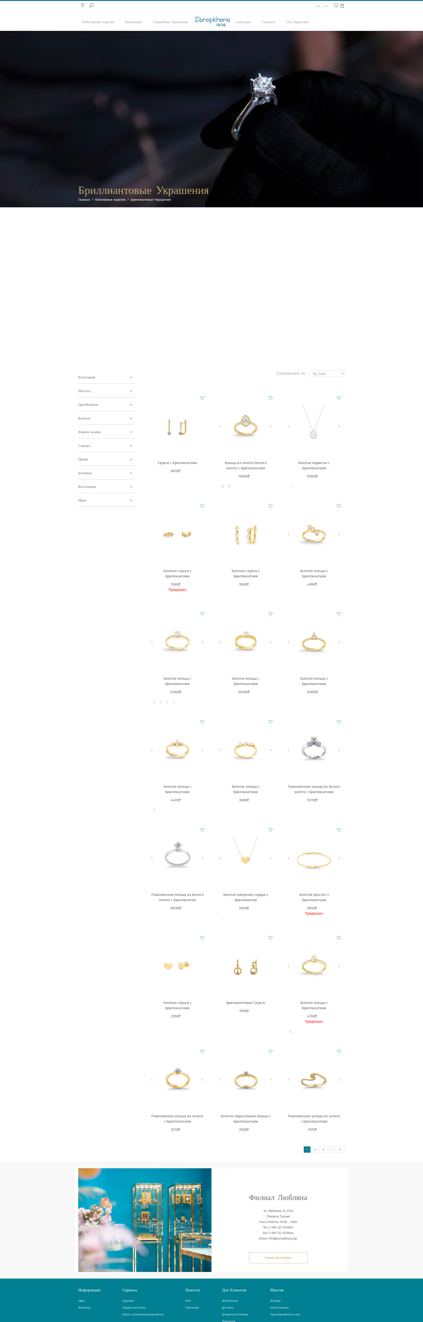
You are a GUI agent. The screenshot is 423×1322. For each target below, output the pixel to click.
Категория (86, 377)
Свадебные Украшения (170, 22)
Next (271, 426)
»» (340, 1149)
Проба (83, 459)
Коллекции (133, 22)
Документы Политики (235, 1314)
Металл (84, 391)
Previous (220, 426)
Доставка (228, 1307)
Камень (84, 418)
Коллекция (87, 487)
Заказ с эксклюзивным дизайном (142, 1314)
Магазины (84, 1307)
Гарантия (128, 1300)
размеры (85, 473)
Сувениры (243, 22)
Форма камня (89, 432)
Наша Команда (279, 1307)
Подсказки (192, 1307)
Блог (188, 1300)
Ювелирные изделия (98, 22)
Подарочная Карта (134, 1307)
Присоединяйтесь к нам (285, 1314)
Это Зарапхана (297, 22)
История (275, 1300)
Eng (318, 6)
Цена (82, 500)
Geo (326, 6)
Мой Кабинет (230, 1300)
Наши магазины (278, 1258)
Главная (84, 200)
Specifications (88, 405)
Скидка (84, 446)
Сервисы (268, 22)
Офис (81, 1300)
